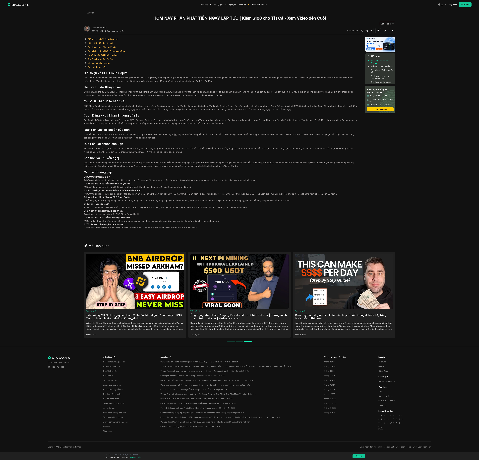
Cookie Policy (136, 457)
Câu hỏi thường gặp (97, 67)
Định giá (232, 4)
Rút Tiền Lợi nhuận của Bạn (100, 59)
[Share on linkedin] (53, 367)
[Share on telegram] (58, 367)
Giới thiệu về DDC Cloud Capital (103, 39)
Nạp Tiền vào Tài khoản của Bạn (103, 55)
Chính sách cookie (403, 447)
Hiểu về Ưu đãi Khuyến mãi (100, 43)
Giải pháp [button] (204, 4)
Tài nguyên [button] (218, 4)
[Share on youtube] (62, 367)
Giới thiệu (242, 4)
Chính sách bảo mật (386, 447)
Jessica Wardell (99, 28)
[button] (442, 4)
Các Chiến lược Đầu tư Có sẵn (102, 47)
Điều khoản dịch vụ (368, 447)
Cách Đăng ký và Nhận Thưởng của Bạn (106, 51)
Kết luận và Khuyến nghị (99, 63)
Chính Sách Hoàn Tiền (422, 447)
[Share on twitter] (49, 367)
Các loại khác (91, 311)
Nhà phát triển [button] (258, 4)
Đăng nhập (452, 4)
